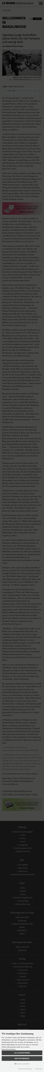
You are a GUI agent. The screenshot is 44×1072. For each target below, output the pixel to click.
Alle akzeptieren (22, 1053)
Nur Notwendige (22, 1058)
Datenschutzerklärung (25, 1069)
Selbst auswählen (23, 1064)
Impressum (38, 1069)
